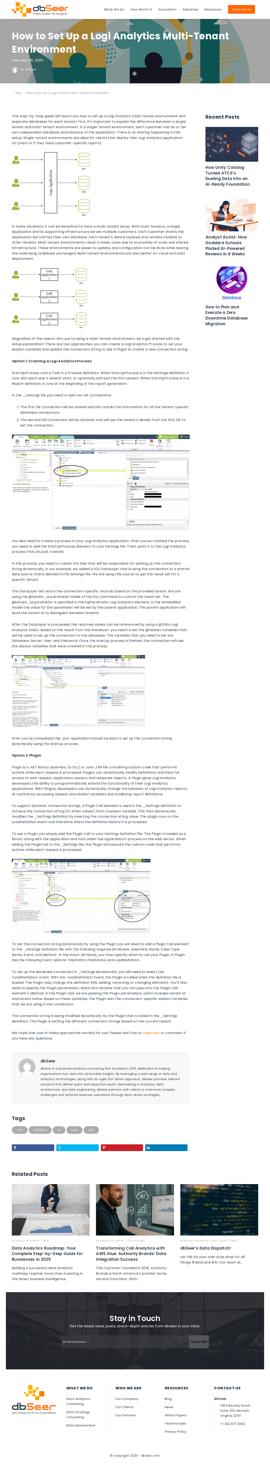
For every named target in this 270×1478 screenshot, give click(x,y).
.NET (20, 1130)
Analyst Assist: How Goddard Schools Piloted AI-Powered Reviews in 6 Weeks (226, 245)
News (233, 1240)
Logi (74, 1130)
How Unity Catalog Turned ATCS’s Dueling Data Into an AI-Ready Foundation (228, 176)
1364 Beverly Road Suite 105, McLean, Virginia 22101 (235, 1410)
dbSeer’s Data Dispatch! (205, 1248)
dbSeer (31, 69)
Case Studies (136, 1240)
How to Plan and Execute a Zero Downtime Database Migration (226, 315)
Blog (18, 93)
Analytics (40, 1130)
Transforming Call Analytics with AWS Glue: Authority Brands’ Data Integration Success (131, 1253)
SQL (91, 1130)
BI (59, 1130)
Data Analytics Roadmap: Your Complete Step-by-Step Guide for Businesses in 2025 (47, 1253)
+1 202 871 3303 (232, 1424)
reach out (151, 1032)
